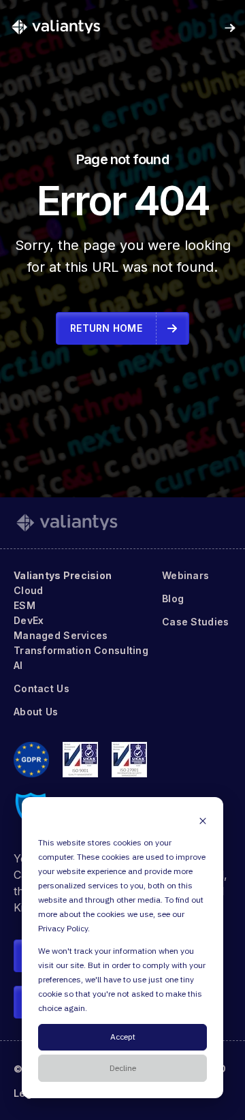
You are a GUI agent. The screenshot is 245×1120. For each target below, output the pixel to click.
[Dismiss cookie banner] (203, 820)
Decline (123, 1068)
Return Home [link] (106, 328)
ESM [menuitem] (24, 605)
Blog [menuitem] (173, 598)
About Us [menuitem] (36, 711)
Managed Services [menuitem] (61, 635)
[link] (55, 26)
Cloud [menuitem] (28, 590)
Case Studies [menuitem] (195, 621)
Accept (122, 1037)
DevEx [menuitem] (29, 620)
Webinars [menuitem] (185, 575)
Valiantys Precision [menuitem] (63, 575)
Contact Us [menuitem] (41, 688)
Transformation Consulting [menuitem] (81, 650)
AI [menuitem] (18, 665)
